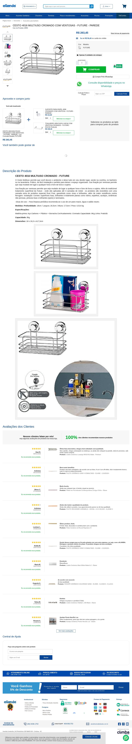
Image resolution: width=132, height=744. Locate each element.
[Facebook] (119, 724)
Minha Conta (46, 712)
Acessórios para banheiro (30, 21)
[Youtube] (127, 724)
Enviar (46, 657)
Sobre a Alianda (29, 703)
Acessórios (17, 21)
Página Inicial (7, 21)
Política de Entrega (30, 709)
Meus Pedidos (47, 710)
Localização (28, 705)
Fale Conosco (29, 711)
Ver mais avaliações (66, 631)
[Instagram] (123, 724)
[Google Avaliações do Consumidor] (79, 710)
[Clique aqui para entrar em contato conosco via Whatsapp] (126, 738)
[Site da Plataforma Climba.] (123, 732)
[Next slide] (7, 85)
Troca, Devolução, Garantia (50, 703)
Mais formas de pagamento (120, 33)
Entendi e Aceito (91, 737)
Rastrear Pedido (47, 714)
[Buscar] (91, 6)
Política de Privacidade (65, 740)
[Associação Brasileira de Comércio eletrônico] (65, 710)
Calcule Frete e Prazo (83, 93)
